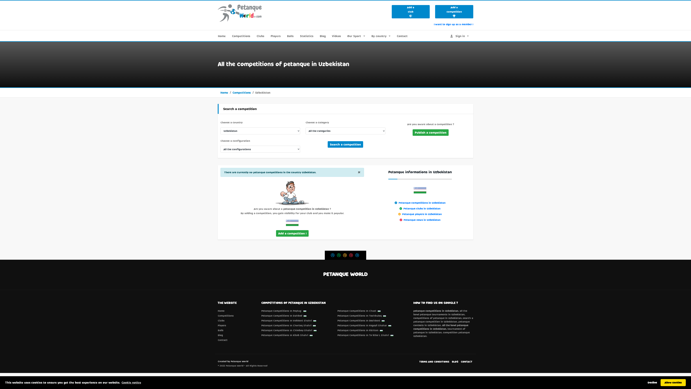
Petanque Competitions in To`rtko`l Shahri (363, 335)
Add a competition (454, 9)
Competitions (241, 36)
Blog (323, 36)
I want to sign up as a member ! (453, 24)
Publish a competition (430, 132)
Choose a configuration (235, 140)
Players (276, 36)
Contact (402, 36)
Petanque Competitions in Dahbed (281, 315)
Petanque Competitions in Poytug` (281, 310)
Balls (290, 36)
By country (379, 36)
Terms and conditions (434, 361)
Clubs (260, 36)
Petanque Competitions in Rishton (357, 330)
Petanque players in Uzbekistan (422, 214)
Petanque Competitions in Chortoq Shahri (286, 325)
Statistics (306, 36)
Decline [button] (652, 382)
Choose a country (231, 122)
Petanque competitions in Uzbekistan (422, 202)
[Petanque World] (240, 12)
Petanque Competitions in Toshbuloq (359, 315)
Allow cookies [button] (673, 382)
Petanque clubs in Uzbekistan (422, 208)
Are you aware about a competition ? (430, 124)
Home (222, 36)
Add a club (410, 9)
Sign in (459, 36)
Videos (336, 36)
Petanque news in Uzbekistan (422, 219)
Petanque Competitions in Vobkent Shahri (286, 320)
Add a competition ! (292, 233)
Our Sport (354, 36)
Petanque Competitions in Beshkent (358, 320)
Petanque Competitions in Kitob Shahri (284, 335)
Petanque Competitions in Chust (356, 310)
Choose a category (317, 122)
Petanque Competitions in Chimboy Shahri (286, 330)
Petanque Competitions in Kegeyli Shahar (362, 325)
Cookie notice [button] (131, 382)
